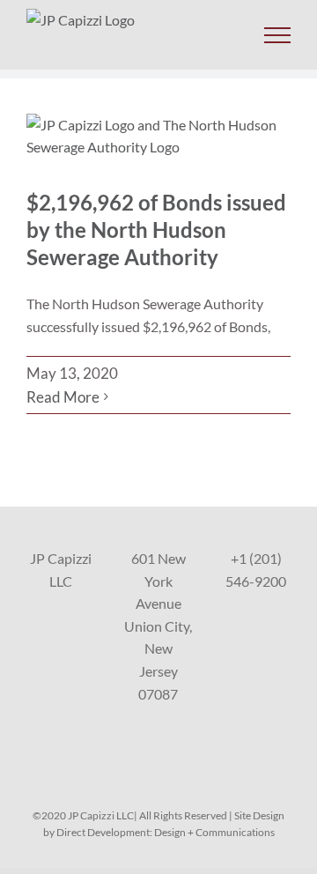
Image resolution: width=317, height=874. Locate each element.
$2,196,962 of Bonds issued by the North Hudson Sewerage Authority (156, 229)
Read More (63, 397)
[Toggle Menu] (277, 35)
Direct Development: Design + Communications (165, 832)
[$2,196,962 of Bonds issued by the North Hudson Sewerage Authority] (158, 138)
